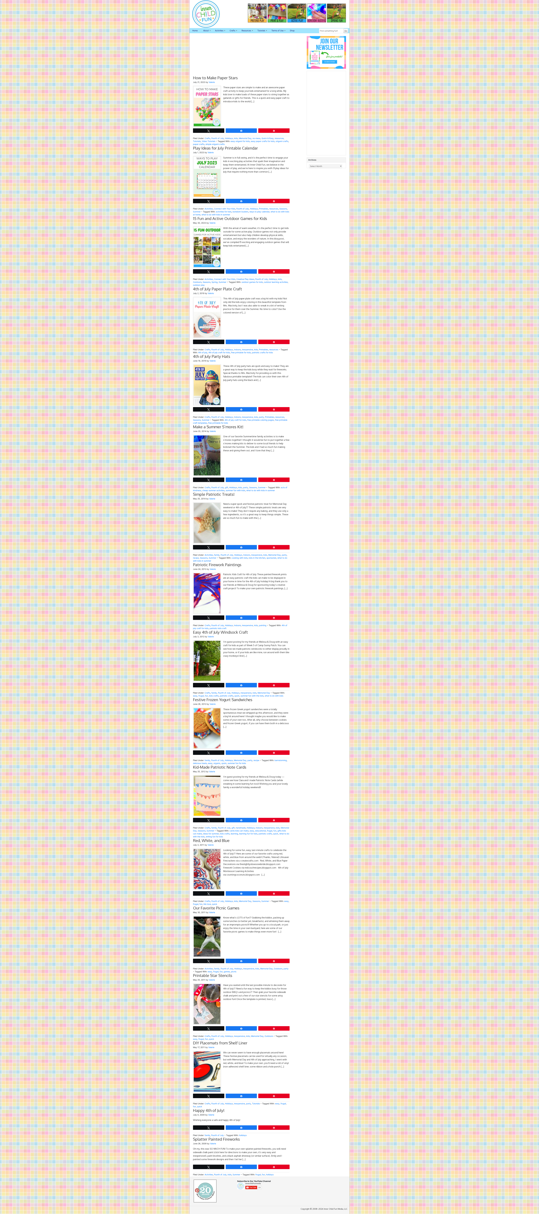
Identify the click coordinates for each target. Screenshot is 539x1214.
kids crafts (214, 696)
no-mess (256, 138)
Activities (217, 30)
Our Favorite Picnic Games (216, 907)
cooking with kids (240, 558)
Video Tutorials (208, 141)
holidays (243, 1135)
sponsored (271, 558)
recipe (196, 558)
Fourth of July (217, 138)
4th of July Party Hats (211, 356)
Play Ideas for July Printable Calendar (225, 148)
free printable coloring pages (260, 420)
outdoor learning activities (276, 282)
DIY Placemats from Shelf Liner (220, 1042)
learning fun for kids (248, 833)
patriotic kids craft (218, 628)
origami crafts (282, 141)
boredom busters (240, 211)
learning (234, 833)
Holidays (229, 138)
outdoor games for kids (252, 282)
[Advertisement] (241, 55)
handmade (241, 828)
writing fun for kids (214, 836)
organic (216, 763)
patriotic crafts (226, 696)
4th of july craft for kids (219, 352)
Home (195, 30)
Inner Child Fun (203, 14)
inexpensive (247, 349)
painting (262, 625)
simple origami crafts (215, 144)
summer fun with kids (235, 490)
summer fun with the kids (252, 696)
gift (226, 487)
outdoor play (199, 285)
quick (236, 696)
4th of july (202, 352)
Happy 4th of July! (208, 1110)
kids (236, 138)
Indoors (237, 349)
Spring (215, 282)
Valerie (212, 82)
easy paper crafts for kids (263, 141)
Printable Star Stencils (212, 975)
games (227, 971)
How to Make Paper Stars (215, 77)
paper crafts (198, 144)
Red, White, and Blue (211, 840)
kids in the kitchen (257, 558)
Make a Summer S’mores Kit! (218, 426)
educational (260, 830)
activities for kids (223, 211)
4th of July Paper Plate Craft (217, 288)
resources (279, 138)
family (217, 555)
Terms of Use (276, 30)
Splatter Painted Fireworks (216, 1139)
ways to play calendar (259, 211)
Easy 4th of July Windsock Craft (220, 632)
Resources (245, 30)
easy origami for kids (240, 141)
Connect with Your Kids (224, 208)
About (204, 30)
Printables (263, 208)
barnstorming (281, 760)
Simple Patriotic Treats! (214, 494)
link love (207, 904)
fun (206, 696)
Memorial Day (245, 138)
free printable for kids (241, 352)
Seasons (283, 208)
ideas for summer (211, 833)
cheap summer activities (213, 490)
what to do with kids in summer (216, 214)
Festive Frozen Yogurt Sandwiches (222, 699)
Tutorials (260, 30)
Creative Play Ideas (245, 279)
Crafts (231, 30)
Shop (292, 30)
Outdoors (197, 282)
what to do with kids (274, 696)
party (261, 417)
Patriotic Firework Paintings (217, 564)
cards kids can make (239, 830)
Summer (197, 211)
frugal (201, 696)
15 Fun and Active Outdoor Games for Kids (230, 218)
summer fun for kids (237, 763)
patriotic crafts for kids (262, 352)
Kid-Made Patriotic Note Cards (219, 767)
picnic (234, 971)
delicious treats (200, 763)
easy (195, 696)
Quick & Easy (267, 138)
